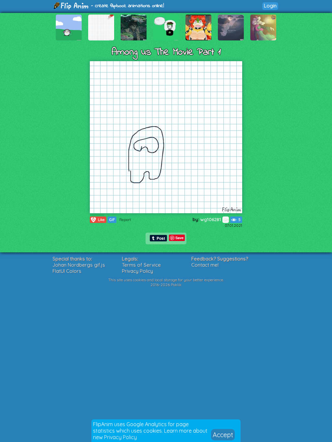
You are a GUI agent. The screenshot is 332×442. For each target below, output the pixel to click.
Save (179, 237)
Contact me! (205, 265)
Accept (223, 435)
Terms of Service (141, 265)
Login (270, 6)
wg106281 (211, 219)
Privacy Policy (120, 437)
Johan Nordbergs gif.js (79, 265)
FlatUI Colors (67, 271)
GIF (112, 219)
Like (98, 219)
